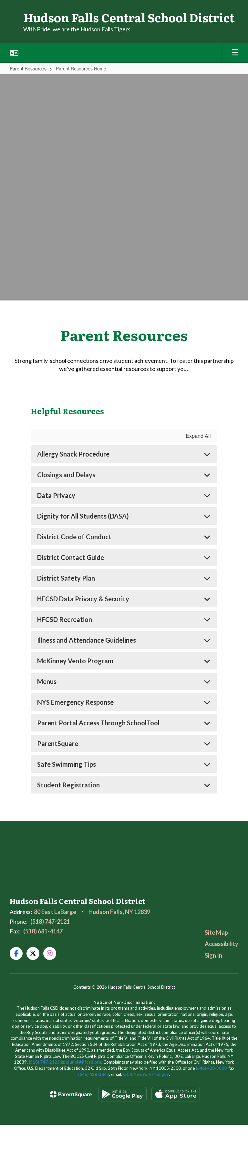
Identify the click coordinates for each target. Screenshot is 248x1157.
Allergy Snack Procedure (73, 454)
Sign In (213, 955)
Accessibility (221, 943)
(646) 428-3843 (93, 1074)
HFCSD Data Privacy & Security (83, 599)
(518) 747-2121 (50, 921)
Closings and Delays (66, 475)
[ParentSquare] (70, 1094)
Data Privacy (56, 495)
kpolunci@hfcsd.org (81, 1062)
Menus (47, 681)
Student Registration (68, 785)
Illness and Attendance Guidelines (86, 640)
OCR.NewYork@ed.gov (146, 1074)
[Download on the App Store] (175, 1094)
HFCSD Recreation (64, 619)
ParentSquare (57, 743)
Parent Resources (28, 68)
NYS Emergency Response (75, 702)
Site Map (216, 932)
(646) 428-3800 (211, 1068)
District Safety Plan (66, 578)
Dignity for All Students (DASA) (83, 516)
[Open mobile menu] (235, 53)
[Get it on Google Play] (122, 1094)
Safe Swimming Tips (66, 764)
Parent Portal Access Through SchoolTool (98, 723)
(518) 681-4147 (43, 931)
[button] (14, 53)
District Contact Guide (70, 557)
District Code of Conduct (74, 537)
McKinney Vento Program (75, 661)
